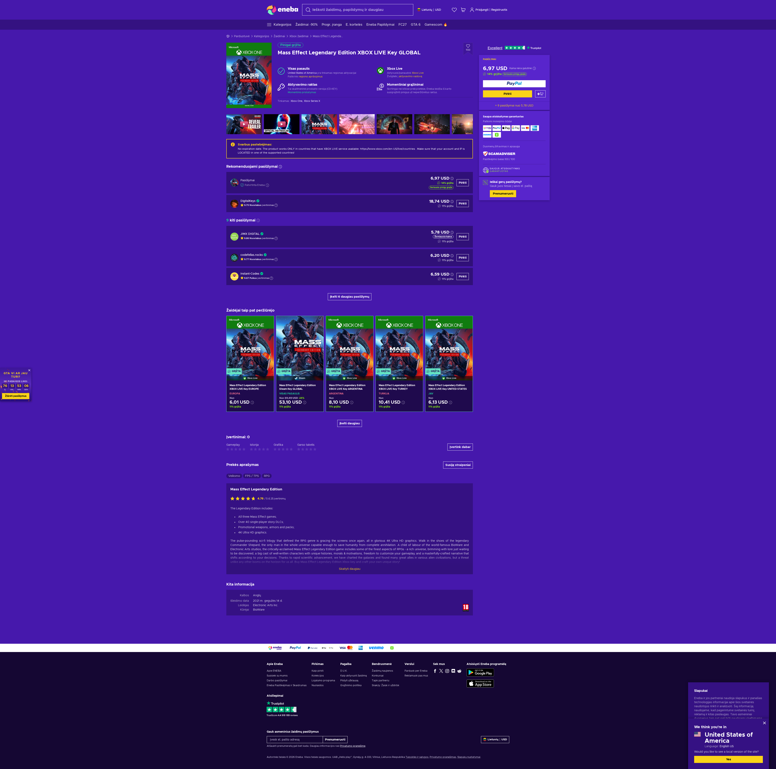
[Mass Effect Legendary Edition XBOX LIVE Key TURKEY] (399, 343)
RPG (267, 476)
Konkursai (378, 675)
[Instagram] (447, 670)
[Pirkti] (514, 83)
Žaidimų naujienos (382, 671)
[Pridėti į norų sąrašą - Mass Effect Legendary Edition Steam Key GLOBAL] (317, 322)
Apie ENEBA (274, 671)
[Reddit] (459, 670)
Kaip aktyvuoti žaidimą (353, 675)
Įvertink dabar (460, 447)
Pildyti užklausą (349, 680)
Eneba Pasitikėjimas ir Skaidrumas (287, 685)
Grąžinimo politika (351, 685)
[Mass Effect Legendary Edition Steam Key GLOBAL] (300, 343)
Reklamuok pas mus (416, 675)
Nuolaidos (318, 685)
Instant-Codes (249, 273)
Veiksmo (234, 476)
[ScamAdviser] (499, 153)
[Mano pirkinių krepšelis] (463, 10)
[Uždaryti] (764, 722)
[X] (441, 670)
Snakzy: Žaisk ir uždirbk (385, 685)
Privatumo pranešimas (443, 757)
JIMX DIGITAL (249, 234)
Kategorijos (261, 36)
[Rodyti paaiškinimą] (276, 205)
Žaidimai (279, 36)
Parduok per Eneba (416, 671)
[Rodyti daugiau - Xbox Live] (380, 71)
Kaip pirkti (318, 671)
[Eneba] (282, 10)
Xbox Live (418, 73)
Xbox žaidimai (298, 36)
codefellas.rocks (251, 255)
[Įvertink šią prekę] (243, 498)
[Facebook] (435, 670)
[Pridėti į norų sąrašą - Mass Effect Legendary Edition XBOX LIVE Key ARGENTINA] (366, 322)
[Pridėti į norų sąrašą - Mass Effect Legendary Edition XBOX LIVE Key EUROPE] (267, 322)
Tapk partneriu (380, 680)
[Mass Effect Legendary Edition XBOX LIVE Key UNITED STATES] (449, 343)
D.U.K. (343, 671)
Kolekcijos (318, 675)
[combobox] (357, 9)
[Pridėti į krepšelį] (540, 93)
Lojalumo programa (323, 680)
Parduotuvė (242, 36)
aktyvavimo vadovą (410, 76)
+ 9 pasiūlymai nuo (514, 105)
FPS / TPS (252, 476)
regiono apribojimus (311, 76)
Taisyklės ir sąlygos (417, 757)
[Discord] (453, 670)
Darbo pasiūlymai (277, 680)
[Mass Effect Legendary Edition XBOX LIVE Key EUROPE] (250, 343)
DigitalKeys (247, 201)
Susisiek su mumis (277, 675)
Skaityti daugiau (349, 569)
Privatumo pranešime (352, 746)
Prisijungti (482, 9)
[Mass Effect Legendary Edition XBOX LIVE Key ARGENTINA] (349, 343)
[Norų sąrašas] (454, 10)
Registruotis (499, 9)
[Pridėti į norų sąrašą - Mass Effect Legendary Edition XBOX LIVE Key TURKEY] (416, 322)
